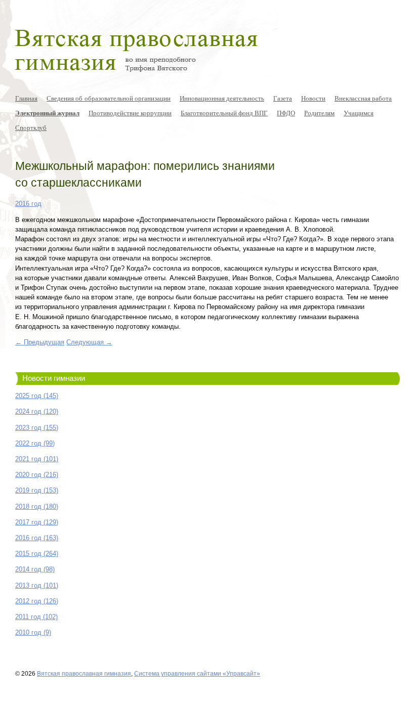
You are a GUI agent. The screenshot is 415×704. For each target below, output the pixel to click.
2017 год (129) (36, 522)
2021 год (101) (36, 459)
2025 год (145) (36, 396)
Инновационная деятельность (222, 98)
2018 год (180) (36, 506)
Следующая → (89, 342)
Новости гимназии (53, 378)
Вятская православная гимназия (84, 673)
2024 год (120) (36, 411)
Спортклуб (31, 127)
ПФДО (286, 112)
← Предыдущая (39, 342)
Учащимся (359, 112)
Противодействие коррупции (130, 112)
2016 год (28, 203)
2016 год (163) (36, 538)
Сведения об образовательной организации (109, 98)
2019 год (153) (36, 490)
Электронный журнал (47, 112)
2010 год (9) (33, 632)
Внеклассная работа (363, 98)
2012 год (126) (36, 601)
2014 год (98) (35, 569)
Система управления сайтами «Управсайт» (197, 673)
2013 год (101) (36, 585)
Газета (282, 98)
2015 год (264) (36, 553)
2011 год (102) (36, 617)
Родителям (319, 112)
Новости (313, 98)
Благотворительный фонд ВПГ (224, 112)
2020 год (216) (36, 474)
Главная (26, 98)
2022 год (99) (35, 443)
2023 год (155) (36, 427)
